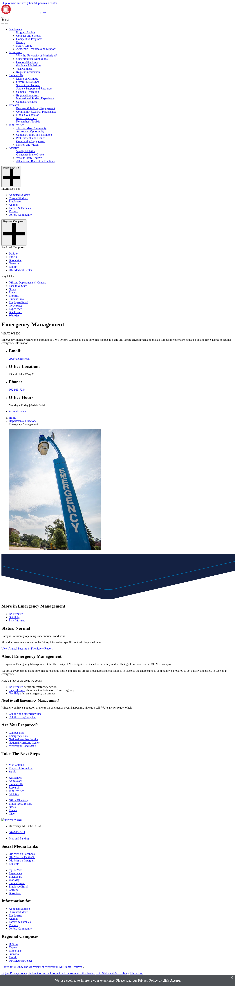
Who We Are (16, 124)
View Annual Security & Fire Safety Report (26, 648)
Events (13, 292)
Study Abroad (24, 45)
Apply (12, 771)
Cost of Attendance (27, 62)
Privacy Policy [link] (148, 980)
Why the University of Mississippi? (36, 55)
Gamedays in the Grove (30, 154)
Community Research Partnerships (36, 111)
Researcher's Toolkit (28, 121)
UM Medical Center (20, 270)
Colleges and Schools (28, 35)
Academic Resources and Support (35, 48)
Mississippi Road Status (22, 745)
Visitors (13, 211)
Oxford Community (20, 214)
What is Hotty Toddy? (29, 157)
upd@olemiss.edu (19, 358)
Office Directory (18, 800)
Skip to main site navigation (17, 3)
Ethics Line (136, 973)
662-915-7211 (17, 832)
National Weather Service (23, 739)
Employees (15, 201)
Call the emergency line (22, 717)
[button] (2, 17)
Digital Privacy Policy (14, 973)
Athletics (14, 147)
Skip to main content (46, 3)
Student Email (17, 299)
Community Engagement (30, 141)
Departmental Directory (22, 420)
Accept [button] (175, 980)
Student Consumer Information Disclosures (53, 973)
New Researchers (26, 118)
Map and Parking (19, 838)
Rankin (13, 266)
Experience (15, 308)
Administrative (17, 411)
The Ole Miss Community (31, 128)
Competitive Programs (29, 39)
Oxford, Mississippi (27, 81)
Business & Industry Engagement (35, 108)
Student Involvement (28, 85)
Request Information (28, 72)
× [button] (231, 977)
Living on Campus (27, 78)
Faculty (20, 42)
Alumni (13, 204)
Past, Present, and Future (30, 138)
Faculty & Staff (18, 285)
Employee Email (18, 302)
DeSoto (13, 253)
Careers (13, 889)
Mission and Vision (27, 144)
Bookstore (15, 893)
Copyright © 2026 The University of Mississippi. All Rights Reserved (42, 966)
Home (12, 417)
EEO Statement (105, 973)
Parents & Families (20, 208)
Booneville (15, 260)
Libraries (14, 295)
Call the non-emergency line (25, 713)
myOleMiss (15, 305)
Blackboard (15, 312)
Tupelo (13, 256)
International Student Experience (35, 98)
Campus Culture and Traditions (34, 134)
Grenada (14, 263)
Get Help (14, 617)
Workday (14, 315)
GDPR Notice (86, 973)
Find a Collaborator (27, 114)
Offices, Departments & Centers (27, 282)
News (12, 289)
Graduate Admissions (28, 65)
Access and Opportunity (30, 131)
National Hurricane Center (24, 742)
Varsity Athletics (25, 151)
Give (43, 12)
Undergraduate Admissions (32, 58)
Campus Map (16, 732)
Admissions (15, 52)
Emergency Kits (18, 736)
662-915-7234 (17, 389)
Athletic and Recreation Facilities (35, 161)
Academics (15, 29)
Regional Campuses (27, 95)
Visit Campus (24, 68)
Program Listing (25, 32)
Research (14, 105)
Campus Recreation (27, 91)
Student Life (16, 75)
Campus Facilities (26, 101)
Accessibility (121, 973)
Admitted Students (19, 194)
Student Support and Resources (34, 88)
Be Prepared (16, 613)
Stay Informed (17, 620)
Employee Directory (20, 803)
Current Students (18, 198)
